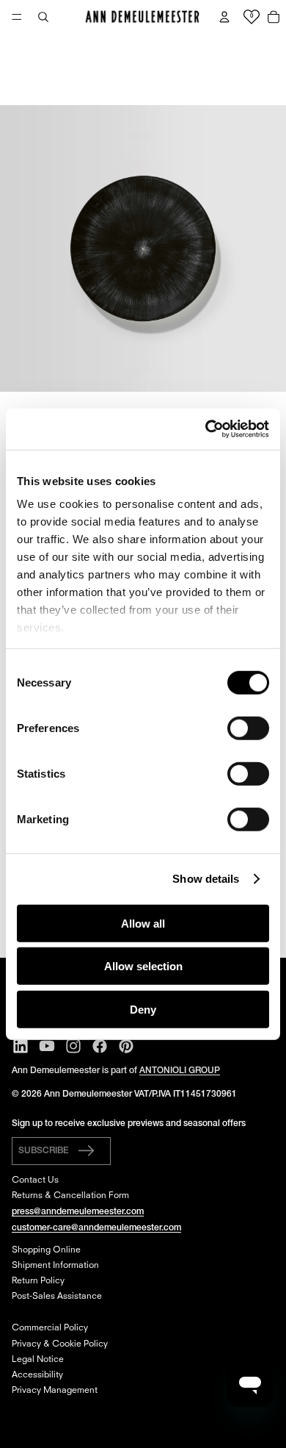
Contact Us (35, 1180)
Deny (143, 1009)
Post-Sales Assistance (57, 1296)
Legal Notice (38, 1359)
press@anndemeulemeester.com (78, 1212)
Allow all (143, 923)
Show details (205, 878)
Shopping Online (46, 1250)
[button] (61, 1151)
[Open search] (43, 17)
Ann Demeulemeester (88, 1094)
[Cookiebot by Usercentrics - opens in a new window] (205, 429)
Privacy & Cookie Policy (60, 1344)
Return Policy (38, 1281)
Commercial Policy (50, 1328)
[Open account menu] (224, 17)
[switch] (248, 727)
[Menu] (17, 17)
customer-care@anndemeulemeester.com (96, 1228)
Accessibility (37, 1375)
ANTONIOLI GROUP (179, 1071)
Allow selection (143, 966)
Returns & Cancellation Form (70, 1195)
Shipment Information (55, 1265)
